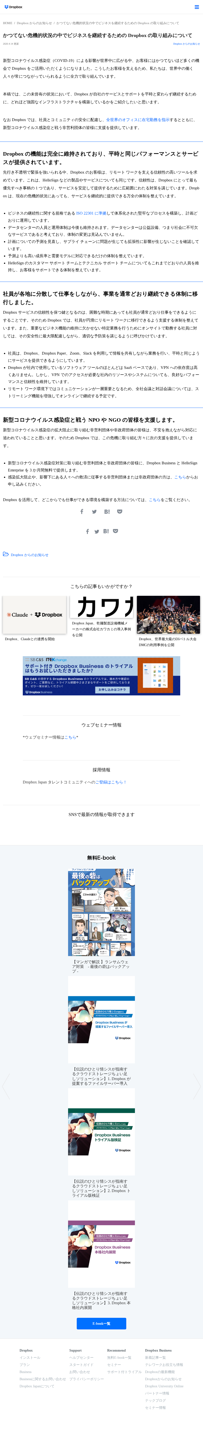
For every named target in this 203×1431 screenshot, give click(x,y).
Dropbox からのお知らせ (34, 23)
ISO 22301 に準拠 (91, 213)
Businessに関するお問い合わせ (43, 1379)
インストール (30, 1357)
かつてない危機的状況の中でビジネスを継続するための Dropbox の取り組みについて (117, 23)
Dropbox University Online (164, 1386)
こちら (180, 477)
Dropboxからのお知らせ (163, 1379)
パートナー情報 (157, 1393)
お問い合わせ (79, 1372)
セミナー (114, 1365)
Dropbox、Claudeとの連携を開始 (30, 639)
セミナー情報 (155, 1408)
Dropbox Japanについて (37, 1386)
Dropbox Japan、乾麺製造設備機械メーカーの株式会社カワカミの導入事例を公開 (101, 629)
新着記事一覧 (155, 1357)
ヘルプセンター (81, 1357)
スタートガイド (81, 1365)
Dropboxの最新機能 (160, 1372)
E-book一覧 (101, 1323)
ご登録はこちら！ (111, 782)
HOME (7, 23)
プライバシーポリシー (86, 1379)
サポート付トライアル (124, 1372)
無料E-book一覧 (119, 1357)
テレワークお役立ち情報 (164, 1365)
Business (25, 1372)
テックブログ (155, 1400)
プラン (25, 1365)
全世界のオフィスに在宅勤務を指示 (138, 120)
